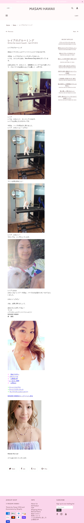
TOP (32, 508)
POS (20, 507)
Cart (76, 16)
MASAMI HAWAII (42, 9)
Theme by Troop (11, 507)
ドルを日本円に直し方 (39, 517)
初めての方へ (35, 514)
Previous (10, 31)
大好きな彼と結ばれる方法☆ (67, 66)
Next (75, 31)
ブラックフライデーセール (67, 42)
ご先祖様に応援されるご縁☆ (67, 78)
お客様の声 (35, 519)
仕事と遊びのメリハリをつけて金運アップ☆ (67, 97)
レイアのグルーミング (21, 40)
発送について (35, 516)
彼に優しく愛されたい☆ (67, 91)
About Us (34, 504)
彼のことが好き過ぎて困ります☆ (67, 59)
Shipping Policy (36, 510)
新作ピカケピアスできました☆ (67, 48)
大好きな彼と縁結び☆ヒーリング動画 (67, 72)
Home (8, 25)
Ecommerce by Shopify (14, 509)
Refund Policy (36, 512)
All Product (35, 506)
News (14, 25)
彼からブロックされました (67, 53)
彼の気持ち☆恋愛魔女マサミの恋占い (67, 84)
